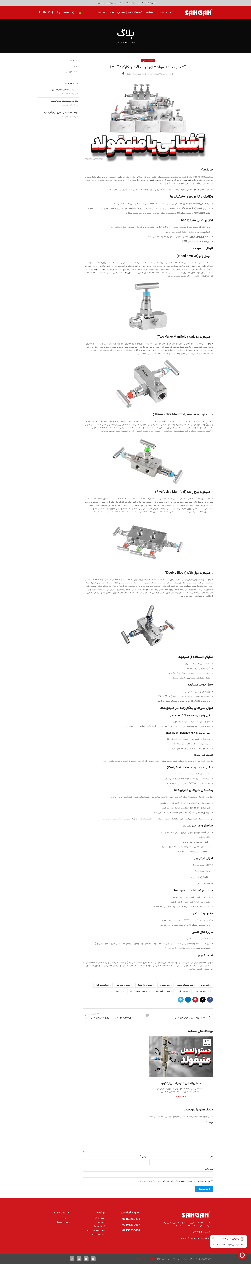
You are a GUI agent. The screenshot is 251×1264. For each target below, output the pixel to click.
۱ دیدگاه (65, 94)
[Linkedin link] (40, 12)
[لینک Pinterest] (195, 1000)
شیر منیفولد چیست (185, 985)
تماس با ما (99, 3)
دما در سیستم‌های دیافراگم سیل (65, 89)
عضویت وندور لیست (114, 3)
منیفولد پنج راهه (123, 985)
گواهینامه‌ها (130, 3)
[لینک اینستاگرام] (49, 12)
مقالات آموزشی (122, 42)
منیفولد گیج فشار (163, 991)
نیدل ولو (209, 262)
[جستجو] (59, 12)
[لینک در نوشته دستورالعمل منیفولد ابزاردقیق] (181, 1056)
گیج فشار (187, 180)
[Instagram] (72, 1258)
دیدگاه (209, 1122)
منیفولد (195, 189)
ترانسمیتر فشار (156, 180)
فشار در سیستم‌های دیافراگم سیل (64, 101)
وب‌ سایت (208, 1169)
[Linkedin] (79, 1258)
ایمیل (143, 1156)
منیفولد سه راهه (202, 991)
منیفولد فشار (182, 991)
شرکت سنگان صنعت (180, 1259)
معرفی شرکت (151, 3)
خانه (134, 42)
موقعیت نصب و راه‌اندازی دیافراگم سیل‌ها (61, 112)
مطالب (76, 66)
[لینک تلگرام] (181, 1000)
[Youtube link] (44, 12)
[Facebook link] (52, 12)
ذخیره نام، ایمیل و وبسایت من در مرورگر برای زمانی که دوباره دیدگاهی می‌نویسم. (175, 1181)
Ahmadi (154, 74)
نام (211, 1156)
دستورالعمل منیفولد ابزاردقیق (181, 1083)
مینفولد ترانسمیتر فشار (139, 991)
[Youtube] (86, 1258)
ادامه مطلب (181, 1096)
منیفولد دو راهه (102, 985)
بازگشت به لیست (148, 1016)
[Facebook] (93, 1258)
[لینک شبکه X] (203, 1000)
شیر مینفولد (165, 985)
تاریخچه (140, 3)
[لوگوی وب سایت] (199, 12)
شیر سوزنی (205, 985)
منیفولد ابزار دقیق (145, 985)
